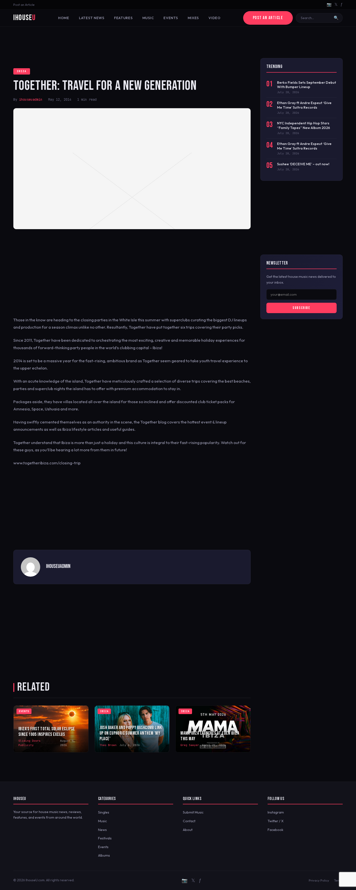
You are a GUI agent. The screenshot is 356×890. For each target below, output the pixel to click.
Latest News (91, 18)
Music (148, 18)
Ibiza (22, 71)
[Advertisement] (178, 42)
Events (170, 18)
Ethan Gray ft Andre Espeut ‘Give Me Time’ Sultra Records (304, 105)
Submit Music (193, 812)
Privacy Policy (319, 880)
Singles (103, 812)
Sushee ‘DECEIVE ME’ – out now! (303, 164)
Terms (338, 880)
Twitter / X (276, 821)
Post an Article (24, 5)
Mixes (193, 18)
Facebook (275, 830)
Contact (189, 821)
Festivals (105, 838)
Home (63, 18)
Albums (104, 855)
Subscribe (301, 308)
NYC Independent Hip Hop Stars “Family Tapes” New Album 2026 (303, 125)
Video (215, 18)
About (188, 830)
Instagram (276, 812)
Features (123, 18)
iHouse (24, 18)
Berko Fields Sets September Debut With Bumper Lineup (306, 84)
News (102, 830)
